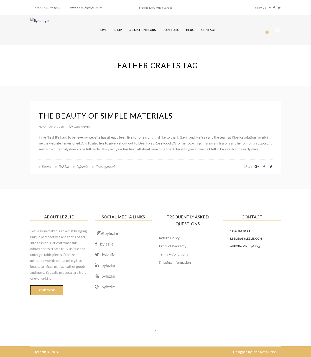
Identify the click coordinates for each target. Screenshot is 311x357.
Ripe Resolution (264, 352)
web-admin (82, 127)
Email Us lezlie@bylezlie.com (87, 7)
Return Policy (169, 238)
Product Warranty (172, 246)
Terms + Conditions (173, 254)
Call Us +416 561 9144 (47, 7)
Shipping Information (175, 262)
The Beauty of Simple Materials (105, 115)
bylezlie (107, 243)
